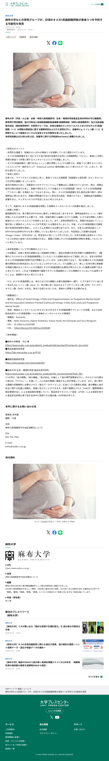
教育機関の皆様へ (12, 737)
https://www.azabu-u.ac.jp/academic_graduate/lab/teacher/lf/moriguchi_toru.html (46, 345)
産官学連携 (34, 37)
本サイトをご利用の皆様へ (16, 744)
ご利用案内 (10, 729)
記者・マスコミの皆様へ (15, 741)
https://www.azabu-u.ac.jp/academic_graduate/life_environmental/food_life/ (44, 373)
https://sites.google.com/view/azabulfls (25, 362)
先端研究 (23, 37)
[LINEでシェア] (60, 43)
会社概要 (43, 729)
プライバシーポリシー (48, 733)
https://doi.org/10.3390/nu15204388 (32, 327)
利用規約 (9, 733)
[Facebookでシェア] (54, 43)
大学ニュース (11, 37)
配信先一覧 (10, 748)
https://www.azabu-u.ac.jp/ (17, 568)
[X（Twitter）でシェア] (49, 43)
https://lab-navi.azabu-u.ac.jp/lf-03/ (23, 352)
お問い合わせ (79, 729)
